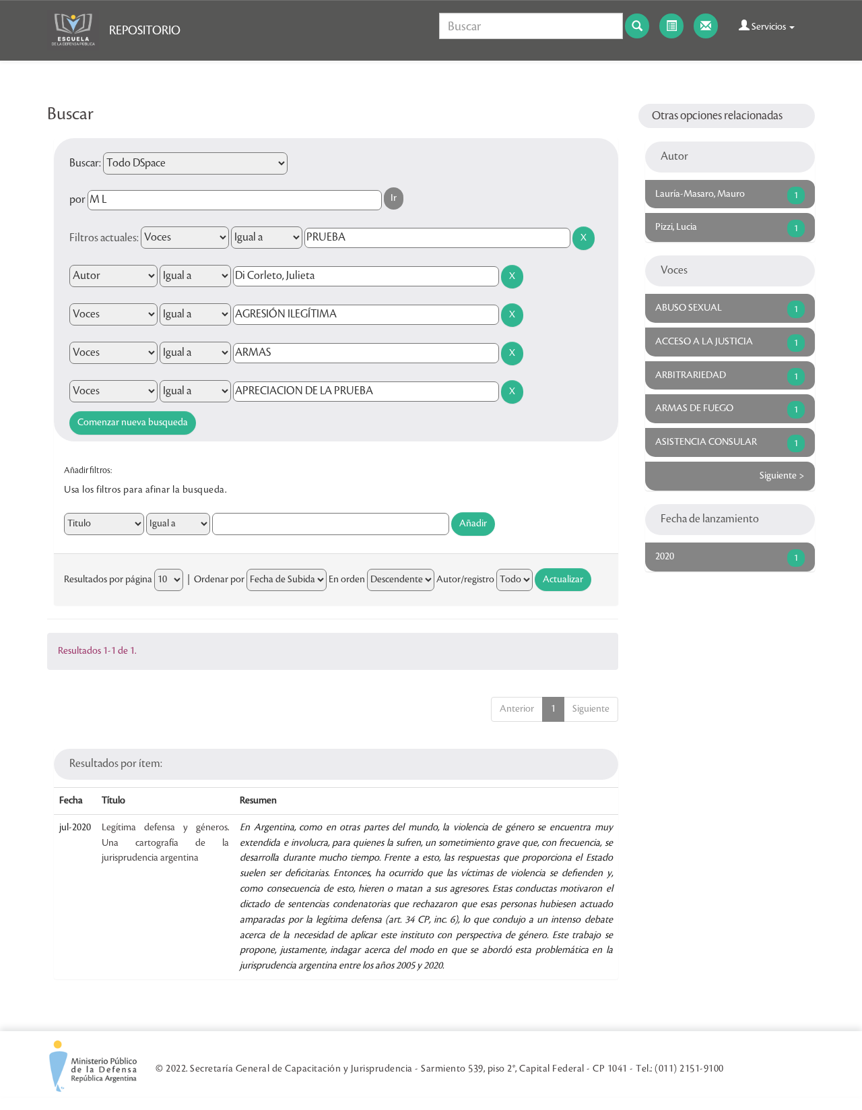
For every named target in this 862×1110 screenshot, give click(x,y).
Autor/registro (465, 579)
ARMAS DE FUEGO (694, 408)
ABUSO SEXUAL (688, 308)
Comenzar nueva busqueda (132, 422)
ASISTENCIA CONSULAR (706, 442)
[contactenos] (706, 25)
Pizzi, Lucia (676, 227)
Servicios (769, 27)
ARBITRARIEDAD (690, 375)
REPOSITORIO (144, 30)
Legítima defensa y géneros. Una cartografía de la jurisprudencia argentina (165, 843)
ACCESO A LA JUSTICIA (704, 341)
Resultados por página (108, 579)
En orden (347, 579)
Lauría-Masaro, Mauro (700, 194)
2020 (664, 556)
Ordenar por (219, 579)
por (77, 199)
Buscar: (85, 163)
